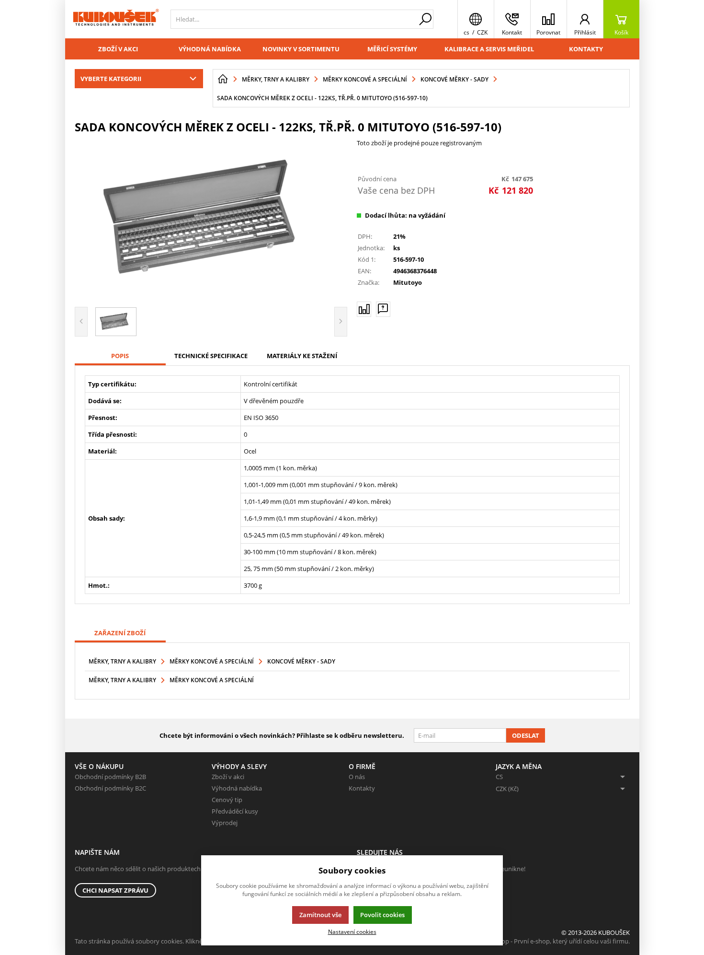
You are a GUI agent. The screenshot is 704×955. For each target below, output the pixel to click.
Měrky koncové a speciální (212, 661)
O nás (357, 776)
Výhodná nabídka (210, 49)
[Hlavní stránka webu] (222, 79)
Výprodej (225, 822)
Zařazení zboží (120, 633)
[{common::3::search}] (425, 19)
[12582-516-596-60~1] (211, 219)
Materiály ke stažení (302, 355)
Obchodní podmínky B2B (110, 776)
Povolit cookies (382, 914)
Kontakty (586, 49)
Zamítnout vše (320, 914)
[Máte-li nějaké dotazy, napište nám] (383, 309)
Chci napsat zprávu (115, 890)
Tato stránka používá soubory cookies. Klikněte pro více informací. (168, 941)
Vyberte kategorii (110, 78)
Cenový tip (227, 799)
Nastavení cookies (352, 931)
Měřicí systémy (392, 49)
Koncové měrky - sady (301, 661)
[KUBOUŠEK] (115, 19)
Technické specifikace (211, 355)
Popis (120, 355)
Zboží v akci (118, 49)
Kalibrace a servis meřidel (489, 49)
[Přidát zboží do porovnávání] (364, 309)
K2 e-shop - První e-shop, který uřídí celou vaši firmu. (555, 941)
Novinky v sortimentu (301, 49)
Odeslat (525, 735)
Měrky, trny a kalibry (122, 661)
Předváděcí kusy (235, 811)
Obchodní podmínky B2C (110, 788)
